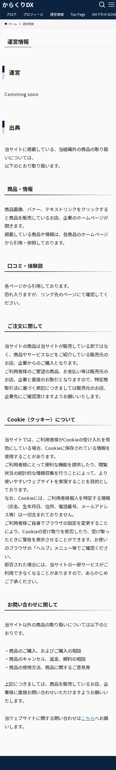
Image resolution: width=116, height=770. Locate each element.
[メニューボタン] (111, 4)
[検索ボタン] (102, 4)
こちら (88, 718)
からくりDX (18, 5)
